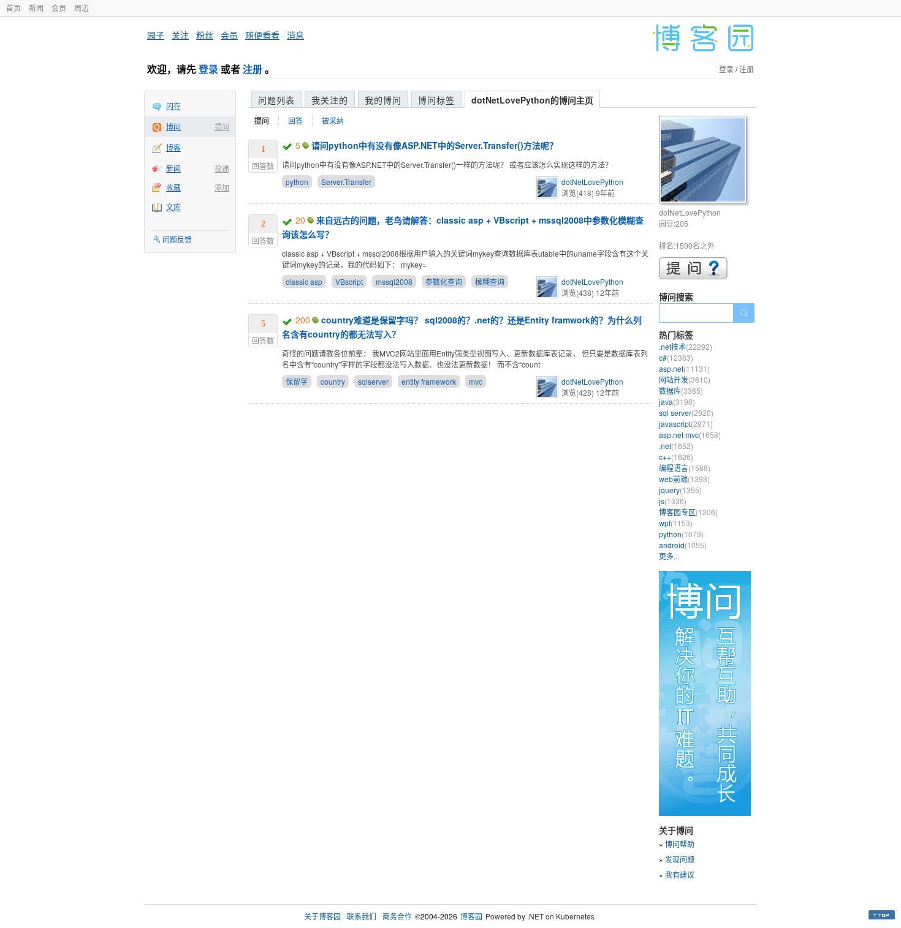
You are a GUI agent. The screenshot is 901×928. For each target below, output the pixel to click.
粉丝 (204, 35)
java (677, 401)
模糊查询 (489, 281)
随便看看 (262, 35)
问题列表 (276, 100)
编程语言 (684, 467)
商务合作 (397, 916)
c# (676, 357)
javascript (686, 423)
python (297, 181)
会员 (58, 7)
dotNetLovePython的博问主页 (532, 100)
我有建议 (679, 874)
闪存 (173, 105)
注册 (252, 69)
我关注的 (329, 100)
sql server (686, 412)
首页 (13, 7)
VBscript (349, 281)
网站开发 (684, 379)
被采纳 (333, 120)
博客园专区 (688, 512)
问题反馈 (177, 239)
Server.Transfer (346, 181)
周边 (81, 7)
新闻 (36, 7)
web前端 (684, 478)
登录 (208, 69)
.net (676, 445)
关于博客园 (322, 916)
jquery (680, 490)
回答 (295, 120)
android (683, 545)
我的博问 (383, 100)
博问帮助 (679, 844)
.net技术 (685, 346)
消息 (295, 35)
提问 (222, 126)
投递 (222, 168)
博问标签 (436, 100)
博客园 (471, 916)
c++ (676, 456)
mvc (475, 381)
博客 (173, 147)
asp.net (684, 368)
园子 (155, 35)
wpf (676, 523)
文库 (173, 207)
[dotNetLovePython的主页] (704, 161)
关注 (180, 35)
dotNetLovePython (592, 181)
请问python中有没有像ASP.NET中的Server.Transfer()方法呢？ (434, 145)
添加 (222, 187)
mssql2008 (394, 281)
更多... (669, 556)
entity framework (428, 381)
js (672, 501)
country (333, 381)
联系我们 (361, 916)
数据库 (681, 390)
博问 (173, 126)
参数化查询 (443, 281)
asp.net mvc (690, 434)
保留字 (297, 381)
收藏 (173, 187)
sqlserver (373, 381)
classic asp (304, 281)
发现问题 (679, 859)
